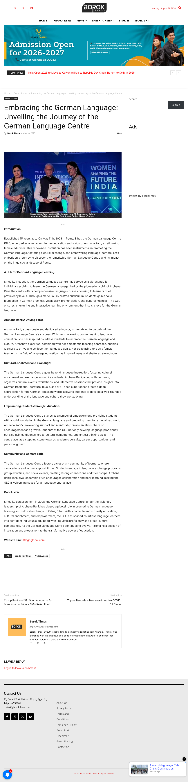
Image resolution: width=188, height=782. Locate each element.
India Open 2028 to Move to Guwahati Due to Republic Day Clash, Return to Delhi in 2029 (81, 72)
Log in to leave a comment (20, 667)
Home (7, 93)
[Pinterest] (24, 141)
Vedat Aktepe (41, 555)
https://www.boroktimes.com (44, 626)
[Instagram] (15, 8)
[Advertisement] (156, 164)
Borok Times (13, 133)
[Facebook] (7, 8)
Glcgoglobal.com (34, 540)
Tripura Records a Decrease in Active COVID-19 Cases (94, 602)
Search (133, 99)
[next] (178, 72)
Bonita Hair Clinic (23, 555)
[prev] (172, 72)
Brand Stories (21, 93)
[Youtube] (31, 8)
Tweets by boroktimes (142, 195)
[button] (180, 8)
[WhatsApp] (33, 141)
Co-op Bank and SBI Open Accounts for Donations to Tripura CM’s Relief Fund (28, 602)
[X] (23, 8)
